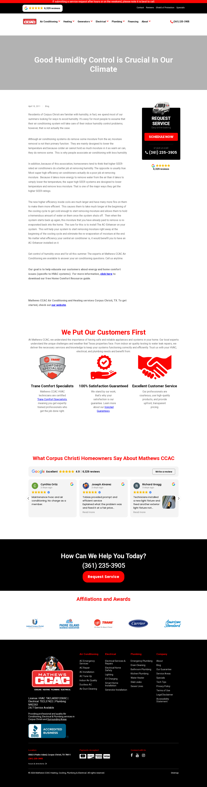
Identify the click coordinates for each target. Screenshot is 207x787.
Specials (180, 7)
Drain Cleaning (138, 665)
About (145, 21)
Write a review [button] (163, 471)
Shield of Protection (165, 7)
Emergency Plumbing (142, 661)
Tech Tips (161, 682)
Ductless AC (86, 684)
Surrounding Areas (57, 719)
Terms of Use (163, 690)
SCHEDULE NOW (161, 137)
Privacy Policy (163, 686)
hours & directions (36, 764)
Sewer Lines (137, 686)
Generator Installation (116, 689)
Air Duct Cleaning (88, 689)
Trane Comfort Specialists (52, 399)
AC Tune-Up (86, 676)
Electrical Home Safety (113, 669)
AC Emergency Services (87, 662)
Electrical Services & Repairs (115, 662)
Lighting (109, 674)
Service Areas (163, 673)
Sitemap (175, 773)
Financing (133, 21)
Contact (140, 7)
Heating (67, 21)
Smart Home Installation (111, 684)
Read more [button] (89, 512)
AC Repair (85, 667)
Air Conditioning (49, 21)
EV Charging (111, 678)
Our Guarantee (163, 669)
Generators (84, 21)
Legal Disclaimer (164, 694)
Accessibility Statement (162, 700)
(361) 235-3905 (162, 152)
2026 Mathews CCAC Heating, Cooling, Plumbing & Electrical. (59, 773)
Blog (47, 106)
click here (106, 273)
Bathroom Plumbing (141, 669)
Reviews (150, 7)
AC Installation (87, 672)
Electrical (101, 21)
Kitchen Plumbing (139, 673)
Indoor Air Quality (88, 680)
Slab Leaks (136, 682)
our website (58, 305)
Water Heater (137, 677)
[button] (178, 498)
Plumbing (117, 21)
